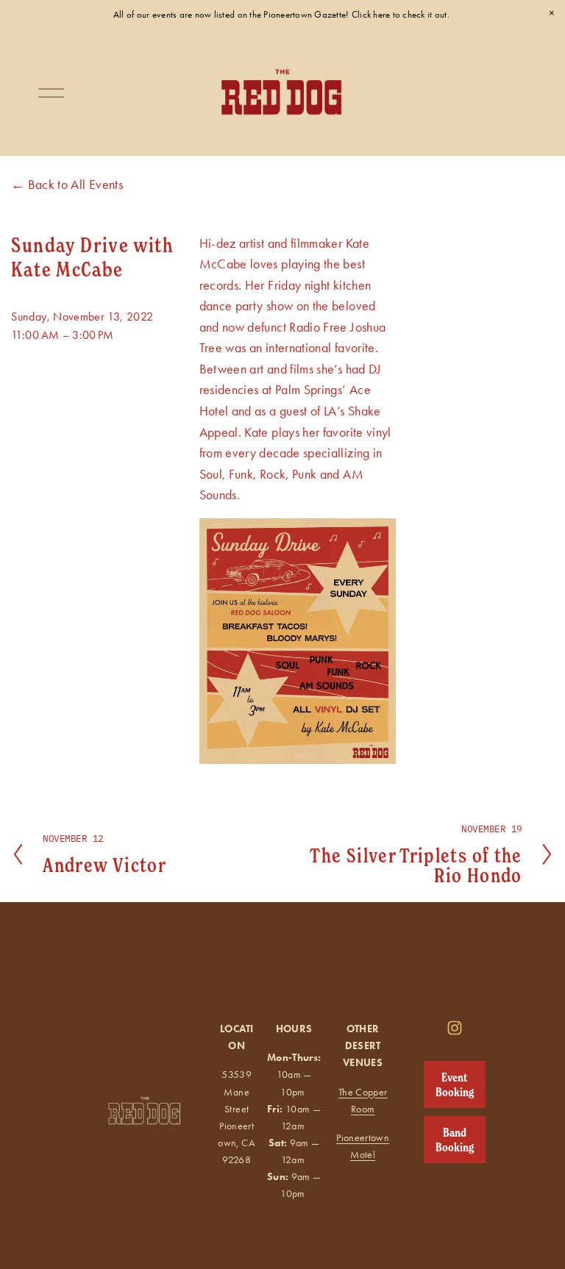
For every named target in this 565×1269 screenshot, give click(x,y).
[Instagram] (454, 1027)
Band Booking (455, 1139)
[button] (552, 13)
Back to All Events (75, 184)
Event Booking (455, 1084)
